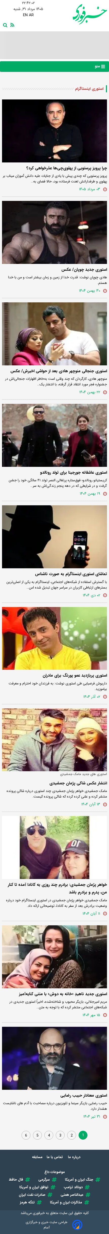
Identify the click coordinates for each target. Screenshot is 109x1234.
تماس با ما (55, 1157)
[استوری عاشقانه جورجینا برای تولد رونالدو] (54, 435)
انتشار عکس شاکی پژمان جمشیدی (78, 783)
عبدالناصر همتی (72, 1195)
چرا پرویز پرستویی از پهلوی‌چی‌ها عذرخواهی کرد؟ (66, 168)
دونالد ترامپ (73, 1187)
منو (98, 66)
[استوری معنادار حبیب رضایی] (54, 1058)
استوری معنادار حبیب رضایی (83, 1095)
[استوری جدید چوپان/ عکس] (54, 232)
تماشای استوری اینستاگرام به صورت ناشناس (71, 574)
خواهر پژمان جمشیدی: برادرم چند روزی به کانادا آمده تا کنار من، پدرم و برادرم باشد (57, 888)
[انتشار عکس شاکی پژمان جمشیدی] (54, 739)
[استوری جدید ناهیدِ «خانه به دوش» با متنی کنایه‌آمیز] (54, 956)
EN (25, 15)
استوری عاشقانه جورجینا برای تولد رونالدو (73, 472)
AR (31, 15)
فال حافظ (16, 1179)
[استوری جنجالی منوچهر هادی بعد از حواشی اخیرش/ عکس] (54, 333)
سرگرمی (44, 1179)
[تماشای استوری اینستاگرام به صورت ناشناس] (54, 536)
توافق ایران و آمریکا (33, 1187)
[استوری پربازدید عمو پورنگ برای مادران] (54, 638)
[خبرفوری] (81, 14)
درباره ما (74, 1157)
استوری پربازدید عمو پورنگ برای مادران (75, 675)
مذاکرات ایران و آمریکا (66, 1202)
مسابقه (37, 1157)
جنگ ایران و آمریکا (79, 1179)
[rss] (11, 24)
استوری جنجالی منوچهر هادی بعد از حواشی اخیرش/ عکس (58, 371)
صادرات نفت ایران (32, 1195)
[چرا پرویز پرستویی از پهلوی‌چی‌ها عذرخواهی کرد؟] (54, 130)
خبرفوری (39, 1213)
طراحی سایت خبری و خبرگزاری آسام (46, 1225)
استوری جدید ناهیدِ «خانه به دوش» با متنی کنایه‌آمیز (63, 994)
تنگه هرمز (27, 1202)
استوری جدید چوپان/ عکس (84, 269)
